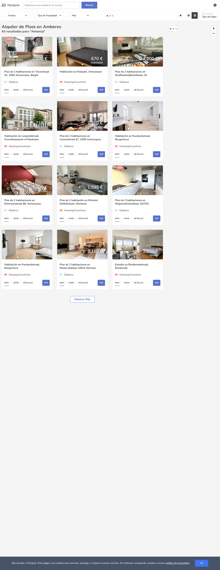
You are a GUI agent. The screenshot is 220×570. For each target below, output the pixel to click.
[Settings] (214, 5)
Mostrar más (82, 299)
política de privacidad (177, 563)
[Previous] (6, 52)
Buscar (89, 5)
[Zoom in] (213, 28)
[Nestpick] (11, 5)
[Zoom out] (213, 33)
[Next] (48, 52)
